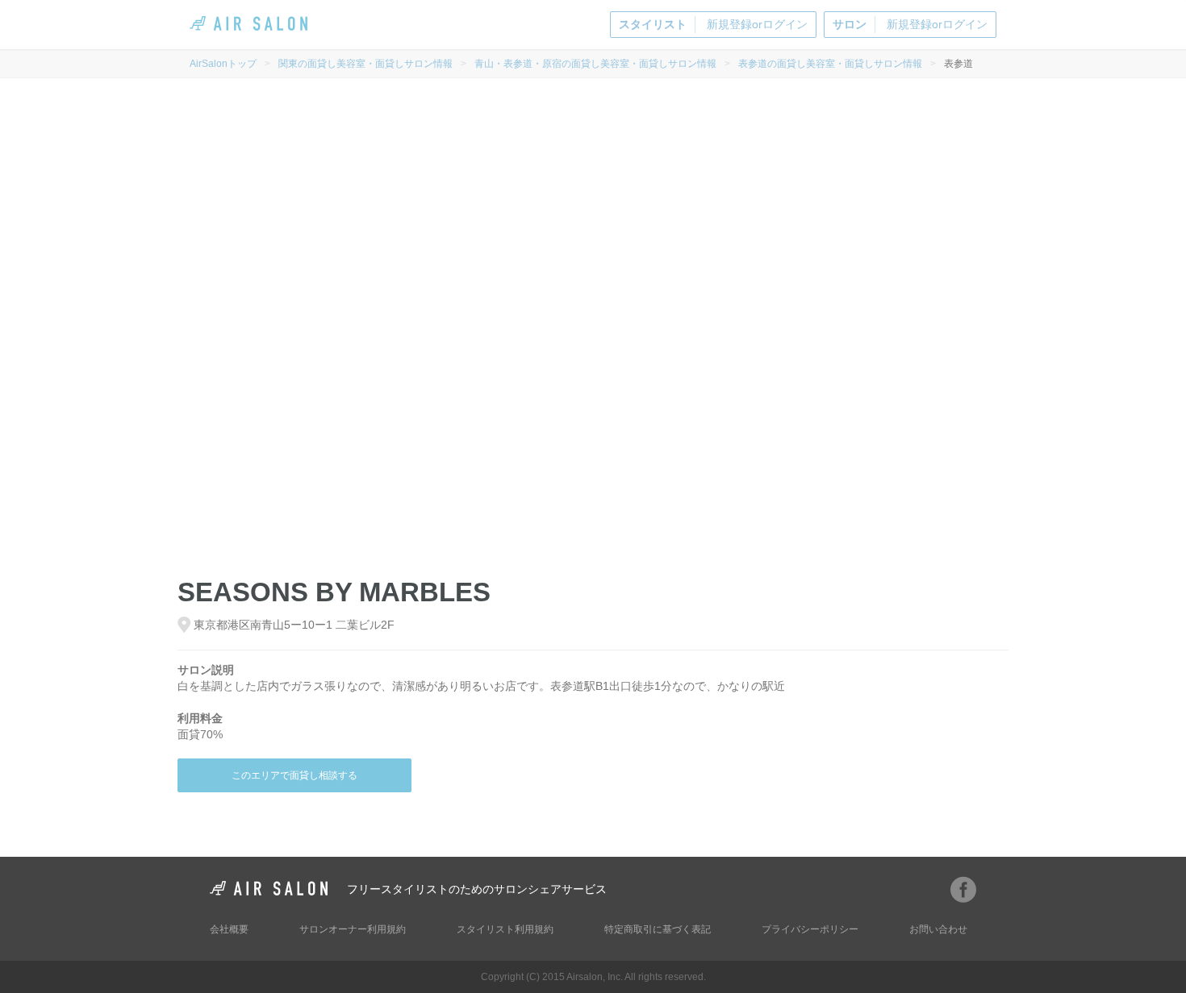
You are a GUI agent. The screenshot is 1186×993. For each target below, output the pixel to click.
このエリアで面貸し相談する (294, 775)
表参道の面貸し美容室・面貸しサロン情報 (830, 63)
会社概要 (229, 929)
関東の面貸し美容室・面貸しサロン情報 (365, 63)
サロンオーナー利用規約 (352, 929)
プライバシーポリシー (810, 929)
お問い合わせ (938, 929)
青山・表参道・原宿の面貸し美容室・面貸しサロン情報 (595, 63)
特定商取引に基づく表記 (657, 929)
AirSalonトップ (223, 63)
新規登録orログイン (713, 24)
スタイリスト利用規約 (505, 929)
